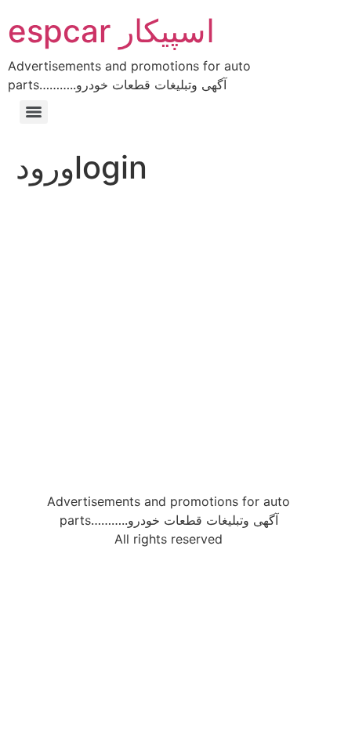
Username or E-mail (64, 219)
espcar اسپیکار (111, 31)
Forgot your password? (169, 446)
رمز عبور (30, 287)
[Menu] (34, 112)
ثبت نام (252, 400)
